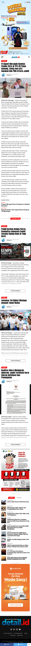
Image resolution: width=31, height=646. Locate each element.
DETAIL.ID (9, 75)
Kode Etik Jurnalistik (8, 633)
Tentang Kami (12, 635)
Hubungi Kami (19, 635)
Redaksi (25, 633)
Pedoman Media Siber (18, 633)
